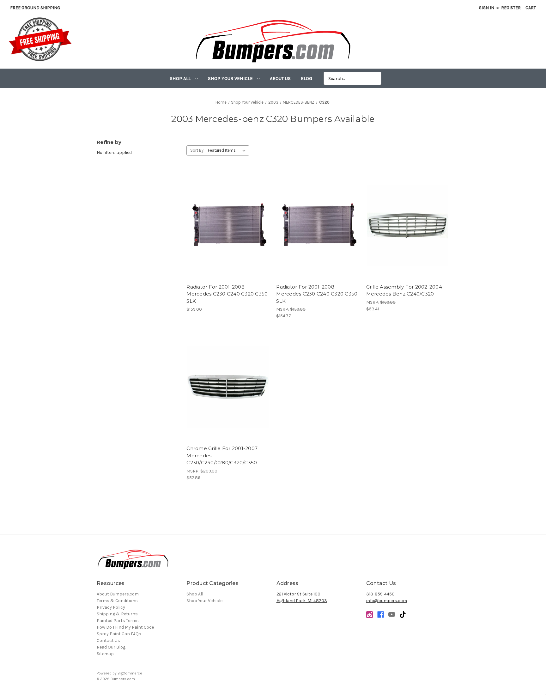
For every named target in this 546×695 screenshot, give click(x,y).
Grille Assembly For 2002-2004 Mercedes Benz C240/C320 (404, 290)
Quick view (227, 220)
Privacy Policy (111, 607)
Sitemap (105, 653)
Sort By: (197, 150)
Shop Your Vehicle (231, 78)
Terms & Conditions (117, 600)
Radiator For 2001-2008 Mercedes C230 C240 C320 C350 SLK (227, 294)
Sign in (486, 7)
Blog (306, 78)
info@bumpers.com (386, 600)
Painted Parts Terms (118, 620)
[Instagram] (369, 614)
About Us (280, 78)
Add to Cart (318, 231)
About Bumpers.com (118, 594)
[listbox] (228, 150)
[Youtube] (391, 614)
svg (402, 614)
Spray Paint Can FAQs (119, 634)
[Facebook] (380, 614)
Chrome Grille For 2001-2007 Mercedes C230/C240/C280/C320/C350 (222, 455)
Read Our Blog (111, 647)
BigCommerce (130, 673)
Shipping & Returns (117, 614)
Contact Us (108, 640)
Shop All (181, 78)
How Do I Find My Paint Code (125, 627)
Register (511, 7)
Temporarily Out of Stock (228, 231)
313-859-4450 (380, 594)
